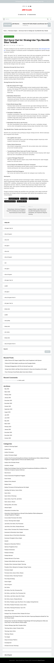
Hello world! (21, 380)
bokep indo (7, 309)
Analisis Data (8, 449)
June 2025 (7, 417)
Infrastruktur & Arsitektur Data (12, 510)
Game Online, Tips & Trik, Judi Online (13, 499)
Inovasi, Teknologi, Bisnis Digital (12, 520)
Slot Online (7, 587)
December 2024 (8, 432)
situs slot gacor (8, 234)
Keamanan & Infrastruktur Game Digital (14, 532)
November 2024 (8, 435)
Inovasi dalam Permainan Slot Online (13, 517)
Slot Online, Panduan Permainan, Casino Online (16, 604)
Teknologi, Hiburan (9, 634)
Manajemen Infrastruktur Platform (12, 544)
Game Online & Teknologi (10, 496)
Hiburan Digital (8, 507)
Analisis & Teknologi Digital (11, 446)
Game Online (8, 493)
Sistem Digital (8, 581)
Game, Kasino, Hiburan (10, 501)
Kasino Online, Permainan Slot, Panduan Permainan (16, 529)
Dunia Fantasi (8, 478)
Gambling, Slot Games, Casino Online (13, 490)
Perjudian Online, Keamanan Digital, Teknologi (15, 564)
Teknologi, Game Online (10, 631)
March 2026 (7, 391)
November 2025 (8, 403)
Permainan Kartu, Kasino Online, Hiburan (14, 573)
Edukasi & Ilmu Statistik (10, 481)
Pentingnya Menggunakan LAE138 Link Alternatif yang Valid (19, 366)
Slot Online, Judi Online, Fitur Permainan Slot (15, 593)
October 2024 (8, 438)
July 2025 (7, 415)
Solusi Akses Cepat (9, 610)
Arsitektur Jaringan (9, 465)
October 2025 (8, 406)
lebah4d (6, 541)
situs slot (7, 239)
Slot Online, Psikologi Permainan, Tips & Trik (15, 607)
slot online (7, 332)
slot (5, 263)
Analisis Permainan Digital (11, 455)
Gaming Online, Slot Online (11, 504)
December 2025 (8, 400)
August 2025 (7, 412)
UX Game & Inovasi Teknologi (11, 645)
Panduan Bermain (9, 555)
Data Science (8, 472)
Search (6, 349)
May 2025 (7, 420)
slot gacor (7, 245)
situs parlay (7, 320)
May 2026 (7, 389)
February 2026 (8, 394)
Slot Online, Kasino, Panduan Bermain (13, 599)
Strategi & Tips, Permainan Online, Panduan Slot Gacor (17, 613)
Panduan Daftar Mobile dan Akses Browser (15, 561)
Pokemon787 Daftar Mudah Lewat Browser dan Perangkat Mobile (35, 23)
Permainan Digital (9, 36)
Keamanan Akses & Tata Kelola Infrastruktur (15, 535)
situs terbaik (24, 198)
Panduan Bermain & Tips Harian (12, 558)
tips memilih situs (21, 201)
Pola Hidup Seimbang (10, 578)
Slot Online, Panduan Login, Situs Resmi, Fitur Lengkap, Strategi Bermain (21, 602)
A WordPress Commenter (11, 380)
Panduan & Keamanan (10, 549)
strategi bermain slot (10, 201)
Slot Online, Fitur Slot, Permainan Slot (13, 590)
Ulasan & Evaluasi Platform (11, 639)
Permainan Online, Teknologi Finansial (13, 575)
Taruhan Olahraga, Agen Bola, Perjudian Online (15, 625)
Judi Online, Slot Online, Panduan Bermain (14, 526)
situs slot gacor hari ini (10, 297)
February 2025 (8, 426)
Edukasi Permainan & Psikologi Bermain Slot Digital (17, 487)
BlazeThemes (41, 660)
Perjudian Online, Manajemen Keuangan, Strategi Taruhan (18, 567)
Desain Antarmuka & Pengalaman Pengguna (15, 475)
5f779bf (7, 45)
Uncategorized (8, 642)
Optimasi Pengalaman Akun (11, 546)
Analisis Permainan (9, 452)
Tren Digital (7, 637)
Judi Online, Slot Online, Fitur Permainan (14, 523)
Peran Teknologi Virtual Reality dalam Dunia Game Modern (18, 372)
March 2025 (7, 423)
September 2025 (8, 409)
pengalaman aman (14, 198)
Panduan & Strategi (9, 552)
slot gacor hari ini (33, 198)
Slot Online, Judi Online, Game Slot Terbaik (15, 596)
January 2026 (8, 397)
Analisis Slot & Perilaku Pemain (12, 462)
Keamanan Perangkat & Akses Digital (13, 538)
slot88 (6, 286)
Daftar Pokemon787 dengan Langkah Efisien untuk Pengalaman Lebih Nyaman (23, 360)
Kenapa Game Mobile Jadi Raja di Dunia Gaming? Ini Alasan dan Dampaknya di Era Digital (24, 1)
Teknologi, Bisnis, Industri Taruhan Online (14, 628)
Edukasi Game (8, 484)
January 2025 (8, 429)
